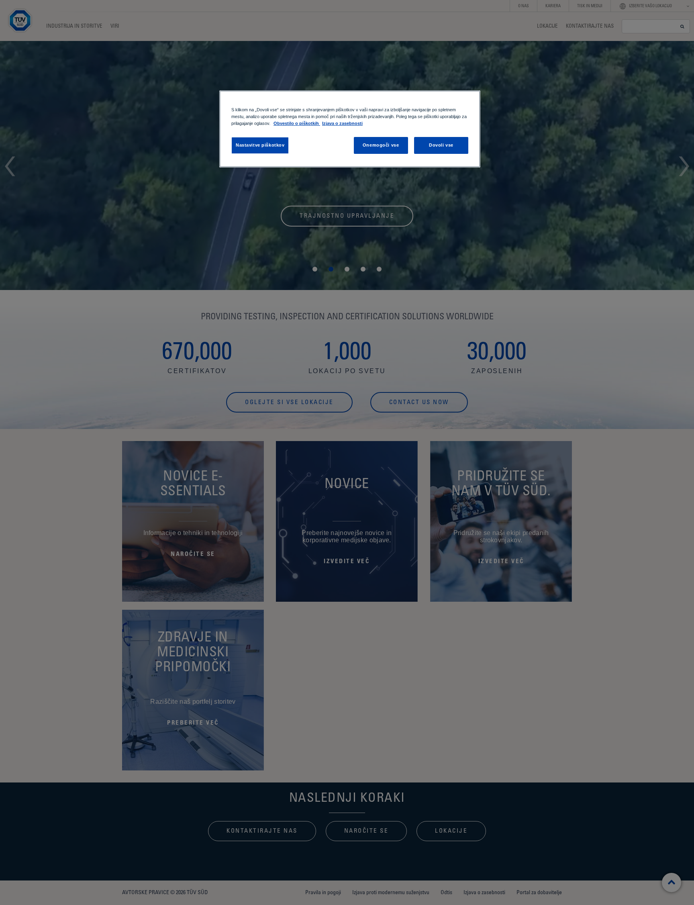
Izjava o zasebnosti (342, 123)
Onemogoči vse (381, 145)
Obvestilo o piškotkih (297, 123)
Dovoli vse (441, 145)
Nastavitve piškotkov (260, 145)
